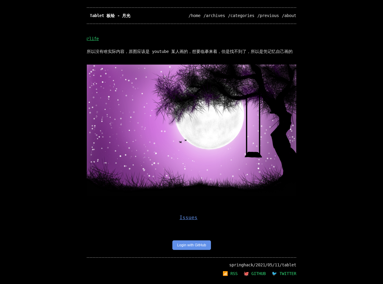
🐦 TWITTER (284, 273)
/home (194, 15)
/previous (268, 15)
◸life (93, 38)
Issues (188, 217)
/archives (214, 15)
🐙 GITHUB (255, 273)
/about (289, 15)
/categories (241, 15)
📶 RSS (230, 273)
